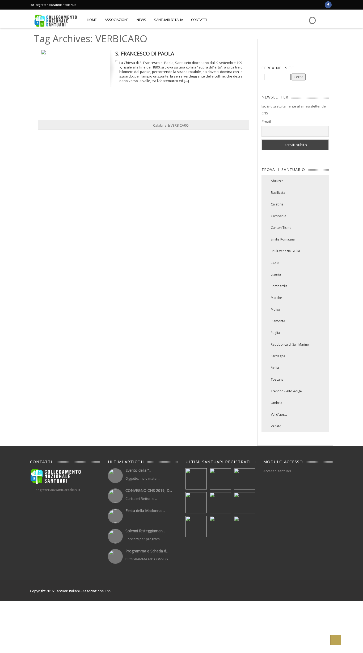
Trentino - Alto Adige (286, 391)
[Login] (311, 16)
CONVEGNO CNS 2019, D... (148, 490)
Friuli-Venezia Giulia (285, 251)
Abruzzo (277, 181)
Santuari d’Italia (168, 19)
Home (92, 19)
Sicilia (275, 368)
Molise (276, 309)
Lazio (275, 262)
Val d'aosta (279, 414)
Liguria (276, 274)
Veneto (276, 426)
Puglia (275, 332)
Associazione (117, 19)
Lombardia (279, 286)
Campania (278, 216)
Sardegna (278, 356)
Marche (276, 297)
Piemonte (278, 321)
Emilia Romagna (283, 239)
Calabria (277, 204)
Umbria (276, 403)
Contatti (199, 19)
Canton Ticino (281, 227)
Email (266, 121)
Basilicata (278, 192)
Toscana (277, 379)
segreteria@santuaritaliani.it (56, 5)
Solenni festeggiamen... (145, 530)
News (141, 19)
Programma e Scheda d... (146, 550)
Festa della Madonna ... (145, 510)
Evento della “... (138, 470)
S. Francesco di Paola (144, 53)
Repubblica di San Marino (290, 344)
